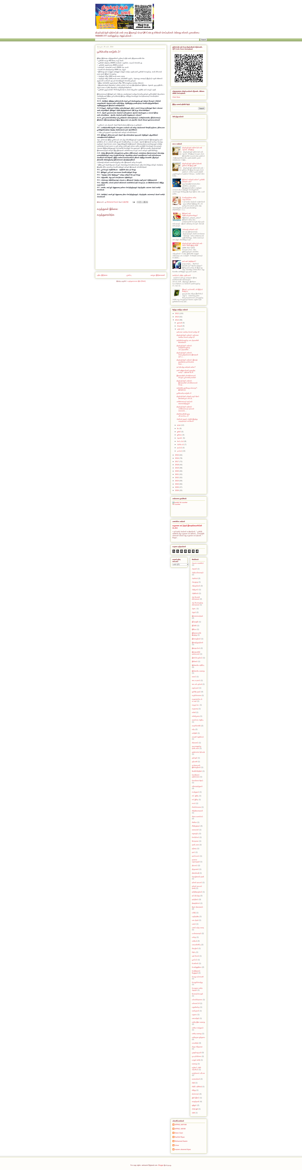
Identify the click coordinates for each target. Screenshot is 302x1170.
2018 (177, 465)
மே (178, 428)
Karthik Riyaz (180, 1137)
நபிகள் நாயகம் (197, 882)
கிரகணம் (195, 743)
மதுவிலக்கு (196, 1007)
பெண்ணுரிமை (196, 967)
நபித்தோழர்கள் (197, 892)
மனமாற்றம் (195, 1018)
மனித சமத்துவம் (197, 1028)
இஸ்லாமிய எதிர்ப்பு (198, 665)
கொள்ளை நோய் (197, 780)
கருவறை (195, 709)
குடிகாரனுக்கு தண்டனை (196, 747)
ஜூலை (179, 435)
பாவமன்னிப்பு (196, 945)
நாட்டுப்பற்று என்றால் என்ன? (186, 367)
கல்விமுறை (196, 716)
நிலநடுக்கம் (196, 903)
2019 (177, 468)
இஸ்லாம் (195, 661)
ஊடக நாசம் (196, 680)
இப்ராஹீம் (195, 622)
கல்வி (194, 712)
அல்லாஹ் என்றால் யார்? (190, 229)
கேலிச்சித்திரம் (197, 771)
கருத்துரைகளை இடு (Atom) (136, 281)
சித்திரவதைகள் (197, 811)
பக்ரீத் (194, 913)
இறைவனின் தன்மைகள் (196, 653)
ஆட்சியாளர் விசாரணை (196, 598)
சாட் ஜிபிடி (195, 796)
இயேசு (194, 629)
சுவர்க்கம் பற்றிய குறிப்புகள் (181, 275)
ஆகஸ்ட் (180, 438)
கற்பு (193, 729)
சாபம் (194, 803)
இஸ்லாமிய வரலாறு (198, 671)
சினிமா (194, 822)
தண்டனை (195, 845)
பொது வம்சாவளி (197, 977)
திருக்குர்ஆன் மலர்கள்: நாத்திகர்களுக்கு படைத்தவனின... (184, 348)
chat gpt (195, 1109)
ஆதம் (194, 612)
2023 (177, 481)
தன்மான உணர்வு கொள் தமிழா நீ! (188, 332)
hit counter (176, 504)
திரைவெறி (195, 873)
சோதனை (195, 841)
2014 (177, 320)
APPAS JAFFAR (181, 1125)
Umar (177, 1145)
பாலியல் (194, 941)
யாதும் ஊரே (196, 1060)
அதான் (194, 569)
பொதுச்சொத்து (197, 982)
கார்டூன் (194, 733)
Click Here (176, 97)
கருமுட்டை (195, 705)
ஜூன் (179, 432)
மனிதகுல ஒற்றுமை (198, 1037)
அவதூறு (195, 582)
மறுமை (194, 1014)
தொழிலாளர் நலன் (198, 877)
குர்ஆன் (194, 758)
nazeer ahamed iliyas (183, 1149)
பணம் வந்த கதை (198, 928)
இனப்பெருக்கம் (197, 658)
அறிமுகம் (195, 589)
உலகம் (194, 677)
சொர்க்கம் (195, 837)
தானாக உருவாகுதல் (196, 861)
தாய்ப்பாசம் (195, 856)
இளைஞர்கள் (196, 639)
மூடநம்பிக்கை (196, 1056)
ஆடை (194, 608)
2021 (177, 474)
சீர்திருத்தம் (196, 826)
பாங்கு (194, 937)
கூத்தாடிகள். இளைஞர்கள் (196, 766)
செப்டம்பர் (180, 441)
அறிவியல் (195, 593)
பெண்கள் (195, 963)
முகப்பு (128, 275)
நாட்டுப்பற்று (196, 896)
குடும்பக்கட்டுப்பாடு (198, 752)
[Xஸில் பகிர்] (142, 202)
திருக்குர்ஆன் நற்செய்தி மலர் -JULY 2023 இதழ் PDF (192, 244)
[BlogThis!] (140, 202)
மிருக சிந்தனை (197, 1047)
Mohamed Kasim (181, 1141)
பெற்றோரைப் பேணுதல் (196, 972)
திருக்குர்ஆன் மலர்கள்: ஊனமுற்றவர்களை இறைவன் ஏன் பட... (187, 355)
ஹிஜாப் (194, 1105)
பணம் (194, 924)
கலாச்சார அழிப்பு (197, 720)
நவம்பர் (179, 448)
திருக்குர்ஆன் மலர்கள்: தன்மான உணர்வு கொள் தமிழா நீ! (188, 336)
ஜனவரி (179, 323)
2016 (177, 458)
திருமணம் (195, 869)
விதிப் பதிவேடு (197, 1086)
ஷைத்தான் (195, 1101)
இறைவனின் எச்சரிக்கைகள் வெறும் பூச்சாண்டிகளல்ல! (186, 377)
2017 (177, 461)
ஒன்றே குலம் (196, 692)
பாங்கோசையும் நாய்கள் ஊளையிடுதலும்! (184, 402)
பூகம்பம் (194, 960)
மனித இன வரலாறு (198, 1022)
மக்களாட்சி (196, 1003)
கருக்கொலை (196, 695)
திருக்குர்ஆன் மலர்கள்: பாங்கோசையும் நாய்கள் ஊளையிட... (185, 409)
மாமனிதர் (195, 1043)
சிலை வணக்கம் (197, 816)
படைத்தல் (195, 920)
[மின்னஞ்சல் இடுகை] (133, 202)
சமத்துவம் (195, 792)
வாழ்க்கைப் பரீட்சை (198, 1073)
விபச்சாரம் (195, 1094)
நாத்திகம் (195, 899)
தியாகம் (194, 865)
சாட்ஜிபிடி (195, 799)
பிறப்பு (194, 952)
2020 (177, 471)
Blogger (161, 1165)
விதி (193, 1083)
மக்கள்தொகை (197, 999)
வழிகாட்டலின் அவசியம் (196, 1068)
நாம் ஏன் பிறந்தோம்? (189, 261)
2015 (177, 455)
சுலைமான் (195, 830)
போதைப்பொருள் (197, 994)
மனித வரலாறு (197, 1033)
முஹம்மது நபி (196, 1052)
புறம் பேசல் (195, 956)
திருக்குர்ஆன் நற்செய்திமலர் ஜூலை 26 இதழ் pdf (192, 164)
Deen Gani (179, 1133)
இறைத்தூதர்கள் (197, 642)
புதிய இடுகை (102, 275)
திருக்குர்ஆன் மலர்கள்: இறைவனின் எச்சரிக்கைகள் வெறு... (187, 383)
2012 (177, 313)
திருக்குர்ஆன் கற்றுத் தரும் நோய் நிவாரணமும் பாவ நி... (188, 397)
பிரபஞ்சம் (195, 948)
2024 (177, 484)
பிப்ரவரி (179, 326)
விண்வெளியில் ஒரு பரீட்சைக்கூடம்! (183, 415)
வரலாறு (194, 1064)
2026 (177, 490)
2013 (177, 317)
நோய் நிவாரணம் (197, 907)
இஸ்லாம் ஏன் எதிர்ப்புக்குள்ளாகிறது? (190, 214)
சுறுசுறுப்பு (195, 833)
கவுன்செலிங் (196, 726)
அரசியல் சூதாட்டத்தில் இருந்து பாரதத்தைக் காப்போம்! (187, 420)
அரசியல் (195, 578)
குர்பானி (194, 761)
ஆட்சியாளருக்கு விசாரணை (197, 604)
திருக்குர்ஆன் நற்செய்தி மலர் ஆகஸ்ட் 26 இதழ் (192, 149)
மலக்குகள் (195, 1011)
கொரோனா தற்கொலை (196, 776)
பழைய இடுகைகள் (157, 275)
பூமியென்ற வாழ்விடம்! (184, 393)
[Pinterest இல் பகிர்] (147, 202)
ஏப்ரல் (179, 425)
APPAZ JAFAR (180, 1129)
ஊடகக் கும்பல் (197, 684)
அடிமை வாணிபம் (198, 563)
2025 (177, 487)
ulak (193, 1113)
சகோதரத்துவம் (197, 786)
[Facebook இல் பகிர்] (144, 202)
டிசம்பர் (179, 451)
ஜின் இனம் (195, 1098)
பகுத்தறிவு (195, 916)
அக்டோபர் (180, 444)
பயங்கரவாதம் (196, 933)
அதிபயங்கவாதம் (197, 572)
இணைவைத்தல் (197, 616)
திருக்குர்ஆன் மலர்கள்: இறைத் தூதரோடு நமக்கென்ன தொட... (187, 362)
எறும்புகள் (195, 688)
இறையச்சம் (196, 648)
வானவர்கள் (196, 1079)
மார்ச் (179, 329)
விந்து (194, 1090)
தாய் (193, 852)
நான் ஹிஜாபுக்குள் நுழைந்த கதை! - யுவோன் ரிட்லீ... (186, 371)
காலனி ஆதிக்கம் (198, 737)
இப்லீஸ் (194, 625)
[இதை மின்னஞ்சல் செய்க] (138, 202)
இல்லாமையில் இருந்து (196, 634)
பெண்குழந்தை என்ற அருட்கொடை (189, 198)
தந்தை (194, 848)
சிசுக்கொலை (196, 807)
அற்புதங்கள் (196, 586)
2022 (177, 477)
